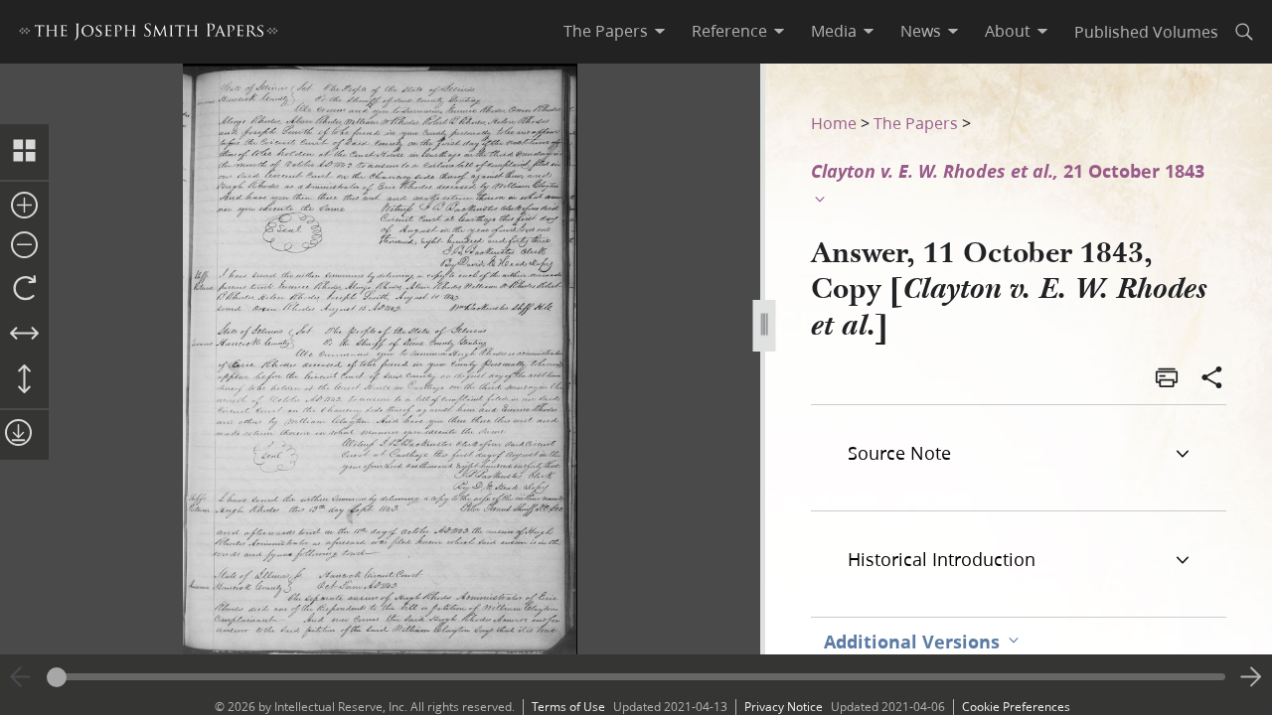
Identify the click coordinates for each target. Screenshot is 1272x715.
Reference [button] (729, 31)
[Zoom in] (24, 206)
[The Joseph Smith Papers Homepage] (148, 34)
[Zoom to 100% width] (24, 335)
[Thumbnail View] (24, 152)
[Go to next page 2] (1251, 677)
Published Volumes (1146, 31)
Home (834, 122)
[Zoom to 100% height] (24, 380)
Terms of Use (568, 706)
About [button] (1008, 31)
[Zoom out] (24, 246)
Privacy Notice (783, 706)
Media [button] (834, 31)
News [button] (920, 31)
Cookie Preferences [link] (1016, 706)
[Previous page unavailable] (21, 677)
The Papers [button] (605, 31)
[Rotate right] (24, 289)
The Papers (916, 122)
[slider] (636, 676)
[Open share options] (1212, 379)
